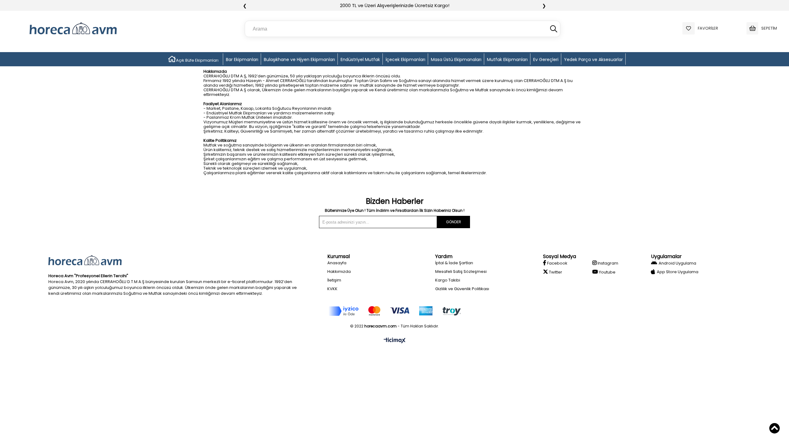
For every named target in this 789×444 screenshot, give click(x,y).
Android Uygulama (677, 263)
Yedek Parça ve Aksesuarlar (593, 59)
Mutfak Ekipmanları (507, 59)
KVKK (332, 289)
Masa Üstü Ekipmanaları (456, 59)
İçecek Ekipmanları (405, 59)
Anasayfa (336, 263)
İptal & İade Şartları (454, 263)
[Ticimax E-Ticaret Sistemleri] (395, 341)
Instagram (607, 263)
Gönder (453, 221)
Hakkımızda (339, 271)
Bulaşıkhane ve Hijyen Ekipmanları (299, 59)
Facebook (556, 263)
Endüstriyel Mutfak (360, 59)
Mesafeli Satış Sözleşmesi (461, 271)
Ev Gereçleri (545, 59)
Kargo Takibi (447, 280)
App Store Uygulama (677, 272)
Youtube (606, 272)
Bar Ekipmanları (242, 59)
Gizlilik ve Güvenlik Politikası (462, 289)
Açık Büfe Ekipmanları (197, 60)
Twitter (555, 272)
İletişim (334, 280)
